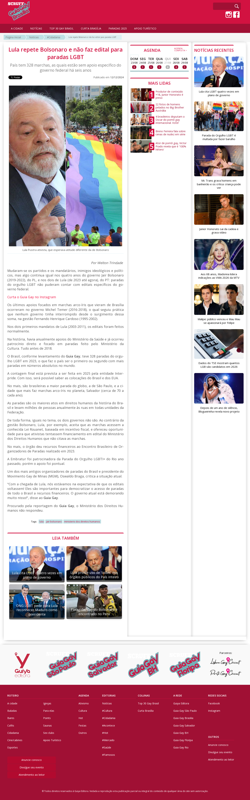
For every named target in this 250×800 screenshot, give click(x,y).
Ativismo (84, 703)
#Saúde (106, 747)
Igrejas (47, 703)
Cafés (10, 725)
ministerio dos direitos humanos (82, 521)
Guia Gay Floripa (183, 740)
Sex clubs (48, 733)
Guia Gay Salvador (184, 725)
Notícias (34, 37)
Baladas (12, 710)
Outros (83, 733)
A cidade (12, 703)
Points (47, 718)
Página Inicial (13, 37)
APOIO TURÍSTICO (145, 28)
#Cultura (107, 710)
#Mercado (108, 740)
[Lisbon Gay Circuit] (225, 661)
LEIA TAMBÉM (65, 538)
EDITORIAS (108, 695)
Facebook (214, 703)
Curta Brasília (146, 710)
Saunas (47, 725)
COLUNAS (144, 695)
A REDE (177, 695)
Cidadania (13, 733)
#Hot (105, 733)
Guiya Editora (181, 703)
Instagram (214, 710)
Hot (81, 718)
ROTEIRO (13, 695)
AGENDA (165, 50)
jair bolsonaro (54, 521)
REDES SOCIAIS (217, 695)
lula (42, 521)
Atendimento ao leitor (32, 774)
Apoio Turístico (52, 740)
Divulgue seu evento (32, 767)
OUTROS (213, 737)
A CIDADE (17, 28)
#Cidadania (53, 37)
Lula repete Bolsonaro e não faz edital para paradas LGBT (92, 37)
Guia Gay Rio (181, 747)
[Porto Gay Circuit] (225, 673)
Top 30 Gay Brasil (148, 703)
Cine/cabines (14, 740)
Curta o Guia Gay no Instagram (31, 297)
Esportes (12, 747)
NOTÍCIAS (36, 28)
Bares (10, 718)
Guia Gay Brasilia (183, 718)
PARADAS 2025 (118, 28)
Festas (82, 725)
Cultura (83, 710)
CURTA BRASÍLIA (91, 28)
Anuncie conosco (31, 760)
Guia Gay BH (180, 733)
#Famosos (108, 754)
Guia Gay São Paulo (185, 710)
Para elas (48, 710)
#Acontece (108, 725)
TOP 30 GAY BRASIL (61, 28)
